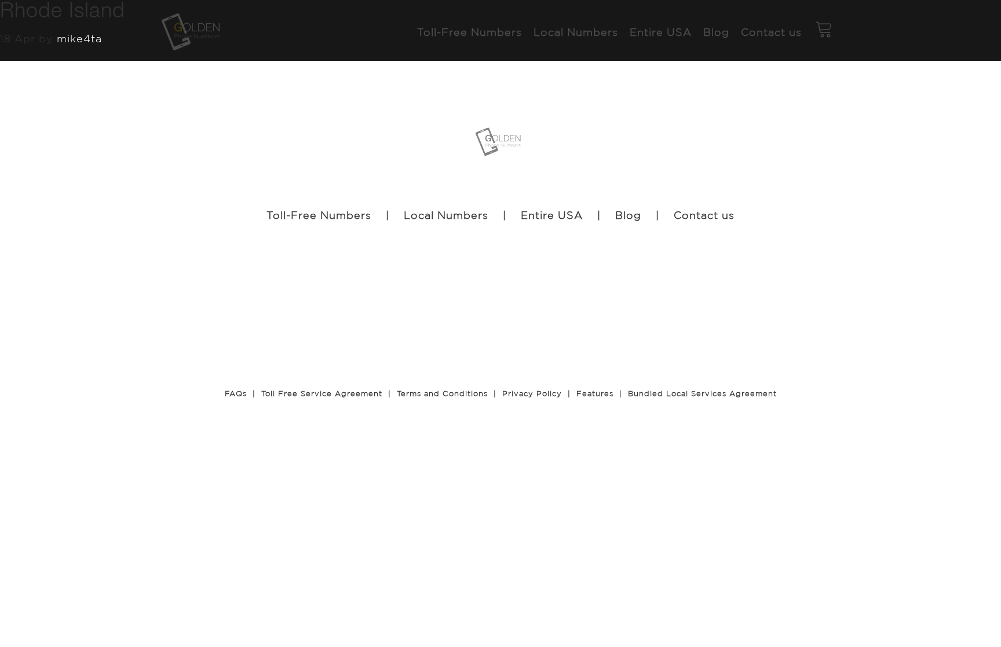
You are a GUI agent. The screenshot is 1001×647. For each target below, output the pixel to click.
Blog (628, 215)
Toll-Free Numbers (318, 215)
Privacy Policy (532, 393)
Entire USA (552, 215)
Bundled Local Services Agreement (702, 393)
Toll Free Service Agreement (321, 393)
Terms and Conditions (442, 393)
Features (594, 393)
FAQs (236, 393)
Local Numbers (446, 215)
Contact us (704, 215)
